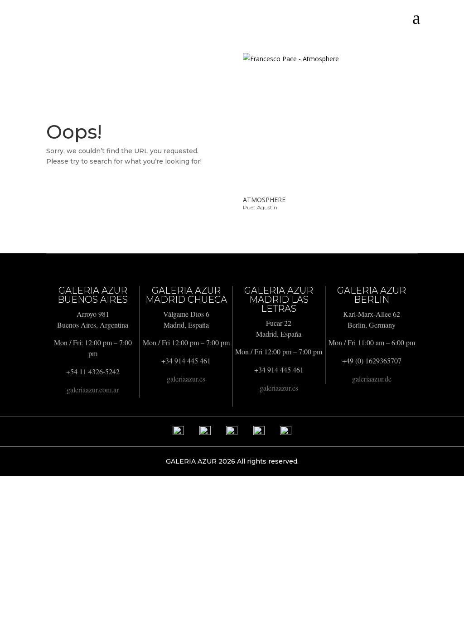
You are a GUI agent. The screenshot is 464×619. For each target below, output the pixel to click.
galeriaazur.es (186, 378)
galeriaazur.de (372, 378)
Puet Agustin (260, 207)
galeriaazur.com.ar (93, 389)
